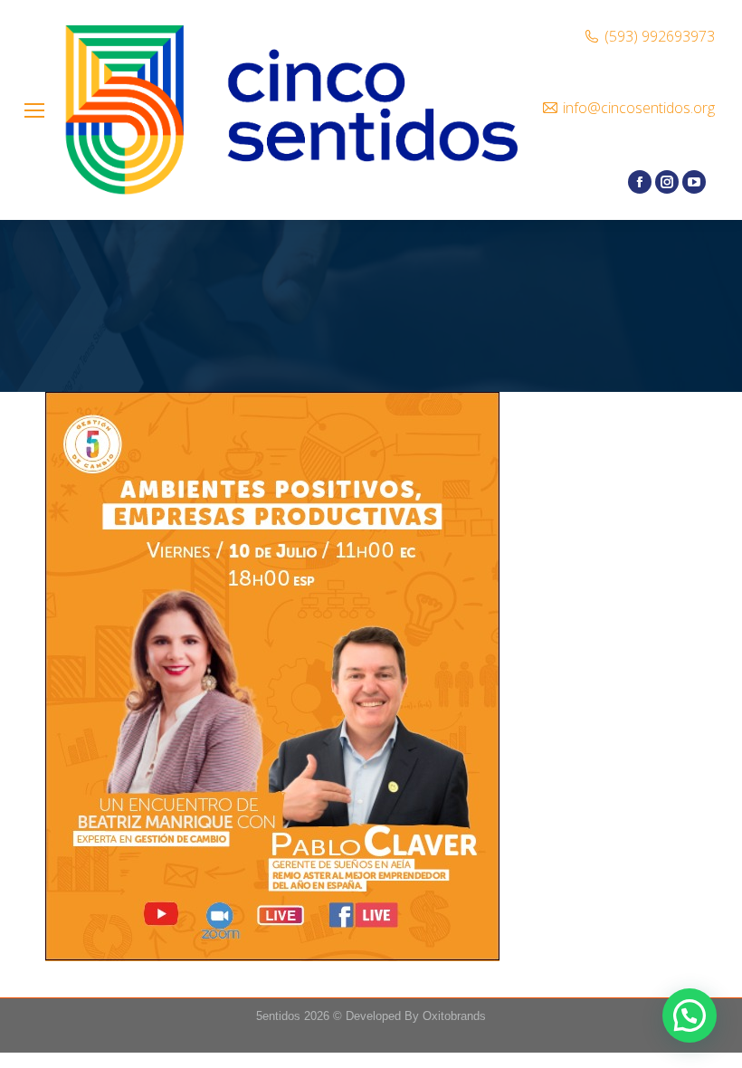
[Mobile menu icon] (34, 110)
